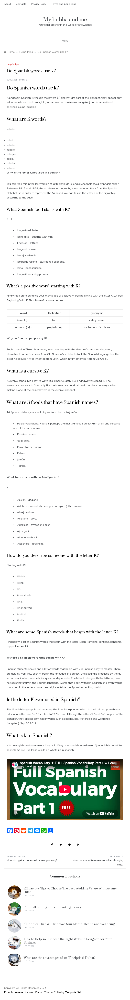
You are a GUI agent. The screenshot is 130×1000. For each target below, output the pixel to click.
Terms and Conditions (63, 3)
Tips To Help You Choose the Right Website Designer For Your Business (68, 940)
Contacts (21, 3)
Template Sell (73, 992)
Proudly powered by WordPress (23, 992)
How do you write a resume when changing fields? (97, 862)
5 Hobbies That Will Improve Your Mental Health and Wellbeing (69, 924)
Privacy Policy (38, 3)
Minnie (25, 79)
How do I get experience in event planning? (32, 860)
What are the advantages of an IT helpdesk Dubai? (60, 958)
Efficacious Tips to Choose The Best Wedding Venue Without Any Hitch (70, 890)
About (7, 3)
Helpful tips (13, 64)
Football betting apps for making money (52, 907)
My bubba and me (65, 19)
